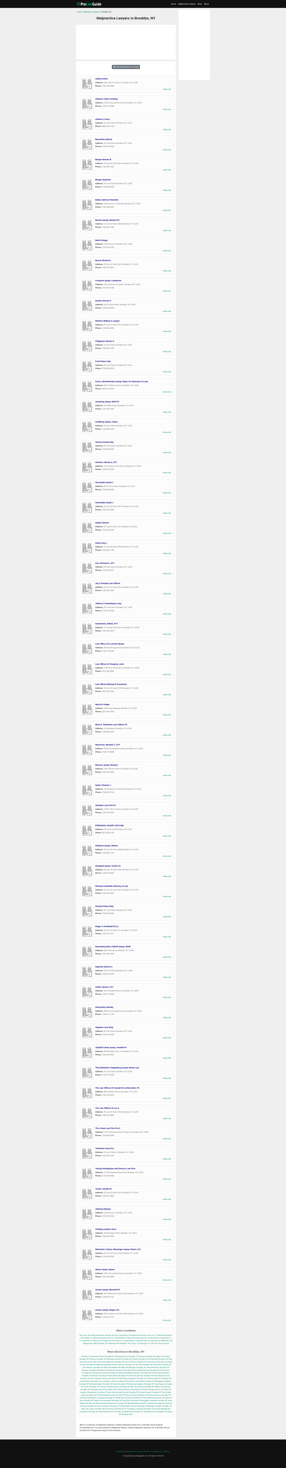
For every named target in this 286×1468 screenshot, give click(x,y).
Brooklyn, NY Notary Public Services (124, 1406)
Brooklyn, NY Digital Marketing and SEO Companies (136, 1403)
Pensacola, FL (166, 1338)
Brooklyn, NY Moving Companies (141, 1356)
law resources (164, 1343)
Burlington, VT (145, 1343)
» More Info (166, 89)
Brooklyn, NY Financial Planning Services (147, 1398)
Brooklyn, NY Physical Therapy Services (146, 1389)
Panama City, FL (154, 1338)
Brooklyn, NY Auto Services (114, 1365)
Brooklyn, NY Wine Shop (152, 1365)
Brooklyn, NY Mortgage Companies (158, 1381)
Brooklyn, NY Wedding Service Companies (149, 1412)
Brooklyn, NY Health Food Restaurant (97, 1401)
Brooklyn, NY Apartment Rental (93, 1356)
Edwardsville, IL (129, 1341)
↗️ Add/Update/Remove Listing (126, 67)
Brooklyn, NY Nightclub (95, 1365)
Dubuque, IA (107, 1341)
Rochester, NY (102, 1343)
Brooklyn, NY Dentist (130, 1359)
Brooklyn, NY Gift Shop (134, 1365)
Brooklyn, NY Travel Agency (155, 1384)
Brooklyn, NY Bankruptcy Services (109, 1359)
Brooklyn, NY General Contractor (149, 1378)
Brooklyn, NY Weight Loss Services (157, 1387)
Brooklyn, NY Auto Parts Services (131, 1376)
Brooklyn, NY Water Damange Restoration (101, 1403)
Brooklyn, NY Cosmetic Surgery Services (104, 1387)
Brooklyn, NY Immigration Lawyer (104, 1381)
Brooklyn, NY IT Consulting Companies (129, 1409)
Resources (160, 1451)
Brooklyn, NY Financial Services (149, 1395)
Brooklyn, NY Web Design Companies (122, 1378)
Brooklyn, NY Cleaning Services (116, 1356)
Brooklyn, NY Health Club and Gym (118, 1398)
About (206, 4)
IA (113, 1341)
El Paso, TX (135, 1343)
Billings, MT (165, 1341)
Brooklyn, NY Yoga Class (121, 1401)
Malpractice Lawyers (187, 4)
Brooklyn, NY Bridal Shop (124, 1412)
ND (171, 1341)
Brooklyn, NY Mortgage (127, 1367)
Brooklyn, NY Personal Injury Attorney (155, 1373)
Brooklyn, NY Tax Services (159, 1370)
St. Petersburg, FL (85, 1341)
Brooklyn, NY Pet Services (104, 1409)
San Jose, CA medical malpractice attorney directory (99, 1335)
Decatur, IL (119, 1341)
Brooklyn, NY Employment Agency (131, 1384)
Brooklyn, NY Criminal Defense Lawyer (101, 1395)
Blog (200, 4)
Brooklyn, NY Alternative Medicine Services (124, 1373)
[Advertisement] (126, 42)
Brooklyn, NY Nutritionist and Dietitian (130, 1381)
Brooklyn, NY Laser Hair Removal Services (113, 1392)
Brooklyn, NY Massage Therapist (149, 1406)
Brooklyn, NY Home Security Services (150, 1362)
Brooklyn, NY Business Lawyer (140, 1392)
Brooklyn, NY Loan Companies (98, 1406)
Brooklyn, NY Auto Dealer (108, 1376)
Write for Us (149, 1451)
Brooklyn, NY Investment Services (93, 1389)
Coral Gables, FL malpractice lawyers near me (96, 1338)
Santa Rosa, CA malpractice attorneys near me (136, 1335)
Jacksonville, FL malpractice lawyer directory (131, 1338)
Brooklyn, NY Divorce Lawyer (126, 1395)
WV (152, 1343)
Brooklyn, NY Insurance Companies (110, 1370)
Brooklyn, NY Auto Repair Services (156, 1376)
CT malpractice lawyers (163, 1335)
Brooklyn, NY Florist (110, 1384)
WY (156, 1343)
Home (173, 4)
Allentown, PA (114, 1343)
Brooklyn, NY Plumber (162, 1356)
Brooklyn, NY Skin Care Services (132, 1387)
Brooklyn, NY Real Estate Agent (90, 1384)
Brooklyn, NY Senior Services (125, 1362)
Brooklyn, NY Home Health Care (102, 1362)
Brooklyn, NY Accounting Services (136, 1370)
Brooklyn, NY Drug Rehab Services (101, 1412)
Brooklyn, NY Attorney (88, 1359)
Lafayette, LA (155, 1341)
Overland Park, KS (142, 1341)
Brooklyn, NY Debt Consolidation (106, 1367)
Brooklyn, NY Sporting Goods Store (95, 1373)
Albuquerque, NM (90, 1343)
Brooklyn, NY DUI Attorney (148, 1359)
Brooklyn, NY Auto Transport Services (94, 1378)
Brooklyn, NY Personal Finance (148, 1367)
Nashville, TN (124, 1343)
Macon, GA (97, 1341)
